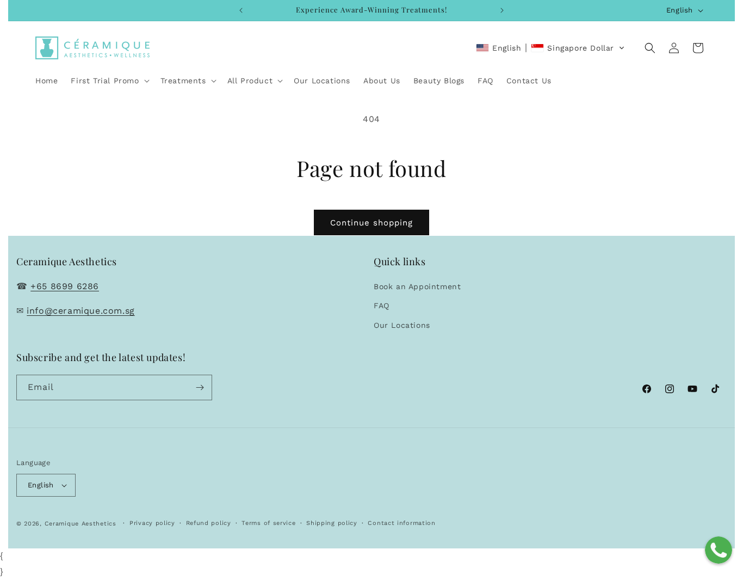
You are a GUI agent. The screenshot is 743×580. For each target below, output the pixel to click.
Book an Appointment (417, 286)
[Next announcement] (502, 10)
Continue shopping (371, 223)
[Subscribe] (200, 387)
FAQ (381, 305)
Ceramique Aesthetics (80, 523)
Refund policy (208, 523)
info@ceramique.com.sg (81, 311)
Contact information (401, 523)
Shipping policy (331, 523)
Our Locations (402, 325)
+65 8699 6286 (64, 286)
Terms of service (268, 523)
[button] (108, 80)
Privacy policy (152, 523)
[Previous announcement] (241, 10)
